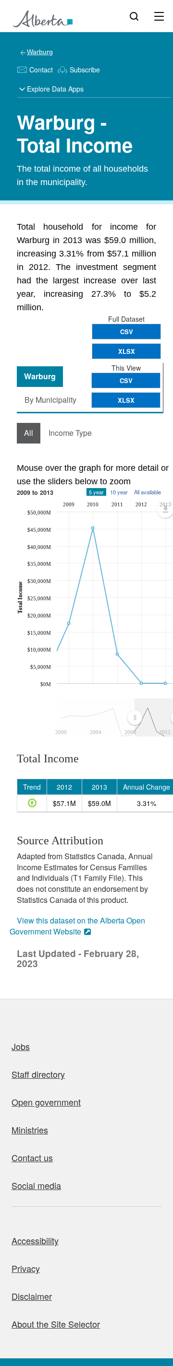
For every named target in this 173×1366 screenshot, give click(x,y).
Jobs (21, 1046)
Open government (46, 1102)
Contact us (32, 1157)
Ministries (30, 1129)
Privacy (26, 1268)
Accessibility (35, 1240)
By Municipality (50, 399)
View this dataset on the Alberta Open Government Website (77, 926)
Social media (36, 1185)
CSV (126, 331)
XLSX (126, 351)
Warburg (40, 52)
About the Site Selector (56, 1324)
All (28, 432)
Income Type (70, 432)
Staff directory (38, 1074)
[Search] (134, 16)
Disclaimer (32, 1296)
